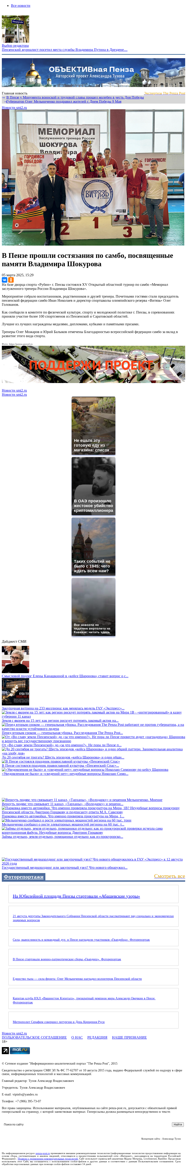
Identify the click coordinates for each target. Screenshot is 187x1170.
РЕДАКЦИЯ (97, 1037)
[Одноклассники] (11, 280)
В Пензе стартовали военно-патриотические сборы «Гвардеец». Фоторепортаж (67, 959)
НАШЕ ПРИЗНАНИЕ (129, 1037)
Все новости (20, 5)
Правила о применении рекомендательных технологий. (48, 1158)
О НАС (77, 1037)
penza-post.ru (43, 1153)
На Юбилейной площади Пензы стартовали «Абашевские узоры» (76, 896)
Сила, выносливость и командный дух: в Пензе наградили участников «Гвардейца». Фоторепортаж (81, 939)
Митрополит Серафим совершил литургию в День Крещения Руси (59, 1022)
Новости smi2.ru (14, 108)
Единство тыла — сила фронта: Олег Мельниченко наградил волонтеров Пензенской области (77, 979)
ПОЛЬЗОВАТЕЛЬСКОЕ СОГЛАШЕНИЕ (34, 1037)
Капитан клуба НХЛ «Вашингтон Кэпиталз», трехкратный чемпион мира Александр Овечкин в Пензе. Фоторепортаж (84, 1000)
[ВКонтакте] (4, 280)
